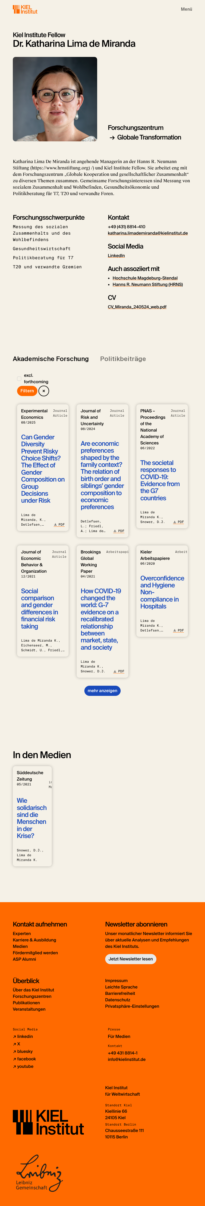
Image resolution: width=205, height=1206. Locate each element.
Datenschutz (117, 1000)
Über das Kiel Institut (33, 990)
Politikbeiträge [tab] (123, 359)
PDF (61, 524)
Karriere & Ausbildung (34, 940)
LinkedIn (116, 255)
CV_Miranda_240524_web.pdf (137, 307)
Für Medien (119, 1036)
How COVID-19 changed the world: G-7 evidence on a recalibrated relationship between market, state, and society (101, 619)
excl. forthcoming (36, 379)
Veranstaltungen (29, 1009)
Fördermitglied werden (35, 953)
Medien (20, 946)
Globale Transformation (149, 137)
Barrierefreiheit (120, 993)
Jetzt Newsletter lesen (131, 959)
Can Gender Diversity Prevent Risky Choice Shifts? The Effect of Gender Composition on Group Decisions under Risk (43, 469)
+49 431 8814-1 (122, 1053)
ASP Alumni (24, 959)
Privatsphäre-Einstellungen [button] (132, 1006)
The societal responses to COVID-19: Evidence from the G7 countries (160, 480)
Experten (22, 933)
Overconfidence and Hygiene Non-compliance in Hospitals (162, 592)
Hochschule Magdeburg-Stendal (145, 278)
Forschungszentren (32, 996)
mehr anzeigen (102, 690)
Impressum (116, 980)
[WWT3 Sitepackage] (33, 9)
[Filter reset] (43, 391)
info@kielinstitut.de (127, 1059)
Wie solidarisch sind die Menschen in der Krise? (31, 818)
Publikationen (26, 1003)
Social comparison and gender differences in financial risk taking (39, 609)
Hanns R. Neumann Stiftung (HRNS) (148, 284)
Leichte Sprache (121, 987)
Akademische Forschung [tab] (51, 359)
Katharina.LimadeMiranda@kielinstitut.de (148, 233)
